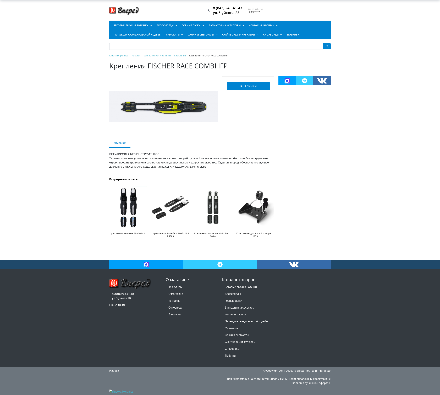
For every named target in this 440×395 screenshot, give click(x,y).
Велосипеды (233, 294)
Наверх (114, 371)
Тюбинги (230, 355)
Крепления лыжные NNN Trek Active (215, 233)
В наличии (248, 86)
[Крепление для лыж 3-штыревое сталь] (255, 207)
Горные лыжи (233, 301)
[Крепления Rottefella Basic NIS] (171, 207)
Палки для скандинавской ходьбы (246, 321)
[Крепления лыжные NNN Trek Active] (213, 207)
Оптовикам (175, 307)
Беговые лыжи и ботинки (241, 287)
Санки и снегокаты (237, 335)
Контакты (174, 301)
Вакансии (174, 314)
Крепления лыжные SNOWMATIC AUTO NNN (135, 233)
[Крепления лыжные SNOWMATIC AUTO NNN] (128, 207)
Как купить (175, 287)
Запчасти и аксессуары (240, 307)
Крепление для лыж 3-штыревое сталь (259, 233)
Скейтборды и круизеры (240, 342)
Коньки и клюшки (235, 314)
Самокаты (231, 328)
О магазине (175, 294)
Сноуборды (232, 349)
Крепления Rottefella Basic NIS (171, 233)
